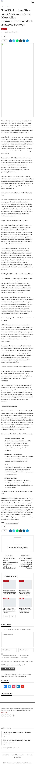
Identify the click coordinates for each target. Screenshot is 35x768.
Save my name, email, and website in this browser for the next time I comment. (15, 657)
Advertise (6, 754)
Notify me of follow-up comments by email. (18, 661)
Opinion (4, 29)
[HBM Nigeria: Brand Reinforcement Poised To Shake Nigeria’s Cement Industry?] (25, 602)
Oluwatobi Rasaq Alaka (12, 523)
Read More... (4, 712)
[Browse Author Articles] (17, 541)
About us (29, 754)
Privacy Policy (14, 754)
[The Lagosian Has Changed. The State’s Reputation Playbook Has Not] (9, 602)
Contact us (17, 757)
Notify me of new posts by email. (14, 665)
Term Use (22, 754)
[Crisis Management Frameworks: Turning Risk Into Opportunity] (9, 584)
